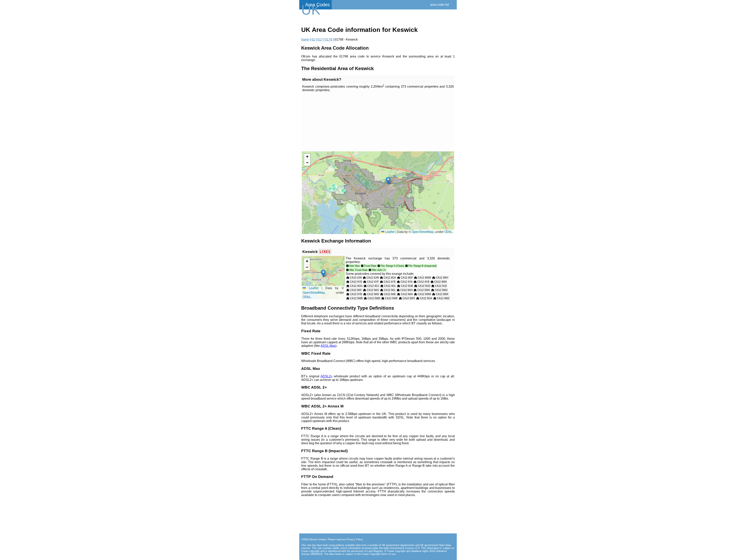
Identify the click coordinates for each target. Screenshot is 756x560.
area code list (439, 4)
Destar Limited (317, 539)
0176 (328, 39)
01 (313, 39)
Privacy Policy (354, 539)
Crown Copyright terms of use (379, 554)
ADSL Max (328, 345)
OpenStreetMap (423, 231)
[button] (388, 181)
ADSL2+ (327, 376)
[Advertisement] (378, 121)
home (305, 39)
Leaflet (389, 231)
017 (320, 39)
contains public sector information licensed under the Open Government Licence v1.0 (371, 548)
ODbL (448, 231)
